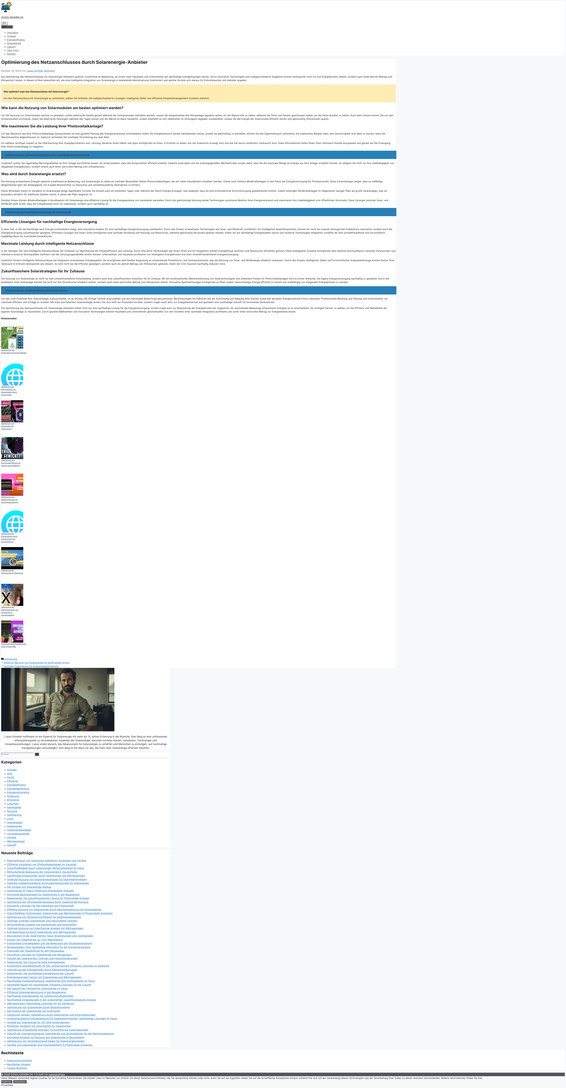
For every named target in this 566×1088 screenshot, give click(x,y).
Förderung (13, 796)
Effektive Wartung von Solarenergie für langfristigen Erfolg (36, 662)
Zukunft (11, 46)
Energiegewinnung (18, 788)
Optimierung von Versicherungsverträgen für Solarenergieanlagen (46, 1041)
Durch (10, 777)
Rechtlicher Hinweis (18, 1064)
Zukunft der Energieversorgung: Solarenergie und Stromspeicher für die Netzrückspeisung (60, 1033)
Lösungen (13, 803)
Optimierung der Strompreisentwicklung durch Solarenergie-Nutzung (47, 902)
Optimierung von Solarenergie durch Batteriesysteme (38, 1007)
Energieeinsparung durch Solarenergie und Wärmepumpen (41, 932)
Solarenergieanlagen (19, 829)
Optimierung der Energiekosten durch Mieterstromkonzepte (42, 969)
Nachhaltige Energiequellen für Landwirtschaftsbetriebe (40, 996)
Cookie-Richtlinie (17, 1068)
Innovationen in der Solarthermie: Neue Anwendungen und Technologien (50, 935)
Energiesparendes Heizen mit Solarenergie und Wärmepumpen (44, 977)
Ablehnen (6, 1081)
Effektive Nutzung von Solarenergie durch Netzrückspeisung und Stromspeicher (54, 909)
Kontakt (11, 53)
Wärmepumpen (16, 841)
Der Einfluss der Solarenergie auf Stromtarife (33, 1011)
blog (9, 773)
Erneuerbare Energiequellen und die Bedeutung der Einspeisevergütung (49, 943)
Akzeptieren (19, 1081)
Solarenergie (14, 43)
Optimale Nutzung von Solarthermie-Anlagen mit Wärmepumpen (45, 928)
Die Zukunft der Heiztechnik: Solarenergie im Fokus (37, 988)
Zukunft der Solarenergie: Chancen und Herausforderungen (42, 958)
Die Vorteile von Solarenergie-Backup (29, 887)
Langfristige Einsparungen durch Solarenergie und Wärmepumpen (46, 875)
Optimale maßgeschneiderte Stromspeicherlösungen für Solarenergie (48, 883)
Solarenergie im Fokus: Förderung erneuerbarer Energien (40, 890)
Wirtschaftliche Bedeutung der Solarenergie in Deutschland (42, 871)
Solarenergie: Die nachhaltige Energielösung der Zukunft (40, 973)
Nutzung (12, 811)
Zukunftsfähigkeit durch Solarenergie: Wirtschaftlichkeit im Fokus (45, 868)
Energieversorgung (18, 792)
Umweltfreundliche (18, 833)
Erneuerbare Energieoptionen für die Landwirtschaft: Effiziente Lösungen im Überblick (58, 965)
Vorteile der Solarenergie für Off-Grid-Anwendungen (38, 1022)
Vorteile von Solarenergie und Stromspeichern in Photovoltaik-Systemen (49, 1044)
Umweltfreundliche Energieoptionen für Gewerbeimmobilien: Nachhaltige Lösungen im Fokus (62, 1018)
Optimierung (10, 659)
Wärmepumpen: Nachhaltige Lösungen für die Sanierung (40, 1003)
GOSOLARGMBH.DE (12, 17)
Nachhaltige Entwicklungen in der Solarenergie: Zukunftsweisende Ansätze (51, 999)
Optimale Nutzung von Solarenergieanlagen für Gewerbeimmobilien (47, 879)
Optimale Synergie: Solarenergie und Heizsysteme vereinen (42, 920)
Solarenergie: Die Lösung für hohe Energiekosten (36, 962)
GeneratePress (57, 1074)
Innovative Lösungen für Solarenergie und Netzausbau (39, 954)
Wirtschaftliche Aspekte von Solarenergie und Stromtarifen (42, 924)
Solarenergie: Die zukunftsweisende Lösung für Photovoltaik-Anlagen (48, 898)
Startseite (12, 32)
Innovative (13, 799)
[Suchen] (37, 754)
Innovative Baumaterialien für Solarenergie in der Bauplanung (43, 894)
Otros (10, 818)
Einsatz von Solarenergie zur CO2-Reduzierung (35, 939)
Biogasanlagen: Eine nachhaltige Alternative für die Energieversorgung (48, 947)
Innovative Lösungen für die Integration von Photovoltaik (40, 905)
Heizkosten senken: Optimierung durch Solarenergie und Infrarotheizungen (51, 1014)
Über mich (13, 50)
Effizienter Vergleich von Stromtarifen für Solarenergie (39, 1026)
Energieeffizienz (16, 39)
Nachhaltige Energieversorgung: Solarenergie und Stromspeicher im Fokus (51, 980)
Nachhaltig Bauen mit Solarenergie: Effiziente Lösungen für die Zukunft (49, 984)
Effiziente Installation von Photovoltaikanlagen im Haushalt (41, 864)
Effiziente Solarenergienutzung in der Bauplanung (36, 992)
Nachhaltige (14, 807)
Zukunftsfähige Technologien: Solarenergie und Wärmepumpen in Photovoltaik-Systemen (60, 913)
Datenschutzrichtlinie (19, 1060)
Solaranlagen (15, 822)
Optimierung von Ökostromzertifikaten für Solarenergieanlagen (44, 917)
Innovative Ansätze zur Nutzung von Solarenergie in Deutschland (45, 1037)
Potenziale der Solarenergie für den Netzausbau (35, 950)
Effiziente (12, 781)
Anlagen (11, 36)
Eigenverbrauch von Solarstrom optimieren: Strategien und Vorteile (46, 860)
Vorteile (11, 837)
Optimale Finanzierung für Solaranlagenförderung (31, 666)
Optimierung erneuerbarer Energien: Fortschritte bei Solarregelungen (47, 1029)
